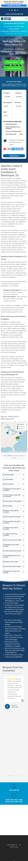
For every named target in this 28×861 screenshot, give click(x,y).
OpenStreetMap (17, 451)
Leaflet (10, 451)
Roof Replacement (11, 134)
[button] (26, 19)
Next (26, 725)
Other (21, 134)
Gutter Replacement (11, 124)
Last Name (18, 93)
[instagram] (17, 10)
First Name (6, 93)
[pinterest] (12, 10)
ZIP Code (18, 102)
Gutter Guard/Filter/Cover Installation (13, 127)
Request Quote (14, 156)
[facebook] (9, 10)
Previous (2, 725)
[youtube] (14, 10)
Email (5, 112)
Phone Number (8, 102)
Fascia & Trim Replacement (13, 131)
